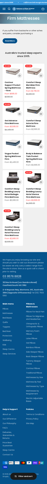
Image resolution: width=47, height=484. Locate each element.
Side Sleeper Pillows (34, 352)
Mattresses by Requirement (32, 392)
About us (7, 414)
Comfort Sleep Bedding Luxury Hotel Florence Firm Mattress (12, 231)
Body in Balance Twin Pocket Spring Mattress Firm (34, 157)
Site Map (30, 423)
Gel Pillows (30, 343)
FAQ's (5, 428)
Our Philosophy (9, 423)
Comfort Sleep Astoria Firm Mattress (33, 123)
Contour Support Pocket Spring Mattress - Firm (13, 86)
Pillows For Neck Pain (35, 311)
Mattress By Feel (33, 382)
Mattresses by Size (34, 377)
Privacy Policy (32, 418)
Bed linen (7, 331)
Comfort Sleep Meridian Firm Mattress (33, 85)
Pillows (5, 308)
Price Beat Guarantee (8, 444)
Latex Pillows (31, 338)
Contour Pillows (33, 368)
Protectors (7, 335)
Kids (4, 344)
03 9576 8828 (12, 276)
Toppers (6, 326)
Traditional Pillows (34, 372)
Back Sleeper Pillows (35, 356)
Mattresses (8, 313)
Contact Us (8, 454)
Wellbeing (7, 340)
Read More (10, 41)
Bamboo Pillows (33, 347)
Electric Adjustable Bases (34, 399)
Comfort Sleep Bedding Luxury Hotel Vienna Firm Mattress (34, 193)
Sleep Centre (8, 349)
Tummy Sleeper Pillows (33, 362)
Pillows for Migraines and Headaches (35, 317)
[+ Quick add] (19, 75)
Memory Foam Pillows (32, 332)
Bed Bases (7, 317)
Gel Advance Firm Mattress (12, 122)
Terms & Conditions (35, 414)
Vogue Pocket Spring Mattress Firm (13, 156)
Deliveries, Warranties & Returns (8, 435)
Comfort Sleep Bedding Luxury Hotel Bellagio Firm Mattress (12, 193)
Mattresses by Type (35, 386)
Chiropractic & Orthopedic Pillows (34, 325)
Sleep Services (9, 353)
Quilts (5, 322)
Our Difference (9, 418)
